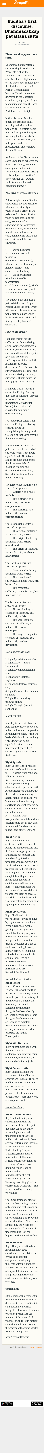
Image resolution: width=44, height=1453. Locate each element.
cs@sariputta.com (36, 1347)
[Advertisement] (22, 1375)
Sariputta (22, 2)
